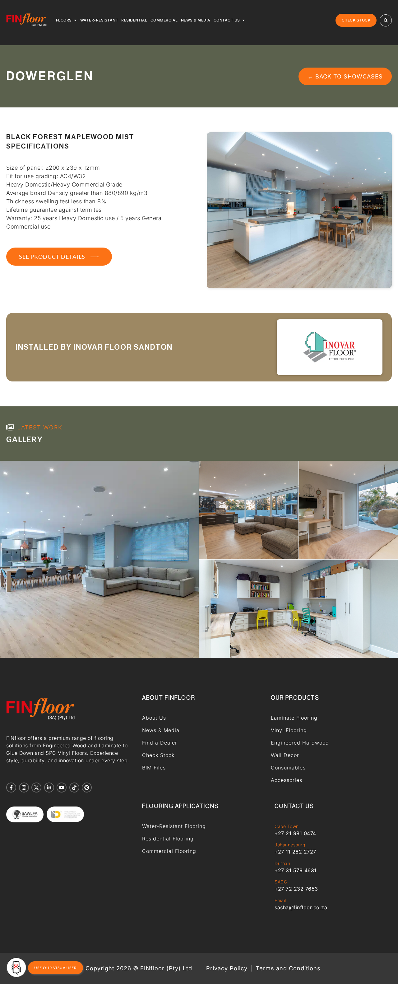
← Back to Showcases (345, 76)
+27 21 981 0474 (295, 833)
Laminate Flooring (294, 718)
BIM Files (154, 767)
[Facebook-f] (11, 787)
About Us (154, 718)
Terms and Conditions (288, 968)
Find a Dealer (159, 743)
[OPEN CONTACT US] (243, 20)
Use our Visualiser (55, 967)
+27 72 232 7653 (296, 889)
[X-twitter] (36, 787)
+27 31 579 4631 (296, 870)
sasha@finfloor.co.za (301, 907)
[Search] (386, 20)
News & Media (160, 730)
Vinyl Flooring (289, 730)
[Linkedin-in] (49, 787)
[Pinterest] (87, 787)
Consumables (288, 767)
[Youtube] (62, 787)
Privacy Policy (227, 968)
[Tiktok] (74, 787)
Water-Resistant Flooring (174, 826)
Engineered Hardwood (300, 743)
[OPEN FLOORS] (75, 20)
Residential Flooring (168, 838)
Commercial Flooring (169, 851)
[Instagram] (24, 787)
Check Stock (158, 755)
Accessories (286, 780)
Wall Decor (285, 755)
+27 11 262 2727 (295, 852)
